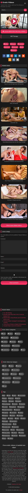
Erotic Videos (8, 2)
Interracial (20, 415)
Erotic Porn (5, 337)
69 (4, 395)
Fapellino (14, 484)
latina (5, 418)
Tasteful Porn (6, 349)
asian (15, 395)
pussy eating (20, 429)
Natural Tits (15, 426)
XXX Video (18, 484)
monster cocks (7, 426)
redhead (15, 432)
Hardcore (21, 43)
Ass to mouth (22, 395)
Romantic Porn (6, 345)
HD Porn (7, 47)
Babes (10, 333)
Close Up (23, 404)
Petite (13, 429)
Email (2, 262)
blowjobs (19, 401)
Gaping (21, 412)
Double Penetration (8, 409)
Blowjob (13, 43)
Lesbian (11, 418)
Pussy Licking (7, 432)
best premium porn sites (18, 468)
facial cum (17, 409)
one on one (6, 429)
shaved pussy (7, 435)
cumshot (5, 406)
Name (2, 256)
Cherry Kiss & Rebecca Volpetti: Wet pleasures (14, 324)
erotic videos (10, 452)
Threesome (15, 349)
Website (3, 268)
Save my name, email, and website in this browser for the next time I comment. (13, 278)
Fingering (6, 412)
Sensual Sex (16, 345)
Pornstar (14, 50)
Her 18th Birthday (7, 312)
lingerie (23, 418)
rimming (21, 432)
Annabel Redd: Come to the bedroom (12, 325)
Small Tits (15, 435)
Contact (20, 490)
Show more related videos (14, 225)
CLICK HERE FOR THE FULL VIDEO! (14, 31)
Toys (24, 349)
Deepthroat (13, 406)
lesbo (17, 418)
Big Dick (11, 398)
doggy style (21, 406)
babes (5, 398)
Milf (22, 47)
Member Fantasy (7, 424)
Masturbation (14, 421)
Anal (4, 333)
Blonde (5, 401)
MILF (7, 43)
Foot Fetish (13, 412)
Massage (15, 47)
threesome (23, 435)
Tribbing (11, 438)
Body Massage (7, 404)
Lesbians (5, 341)
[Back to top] (23, 489)
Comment (3, 238)
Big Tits (18, 333)
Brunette (15, 404)
